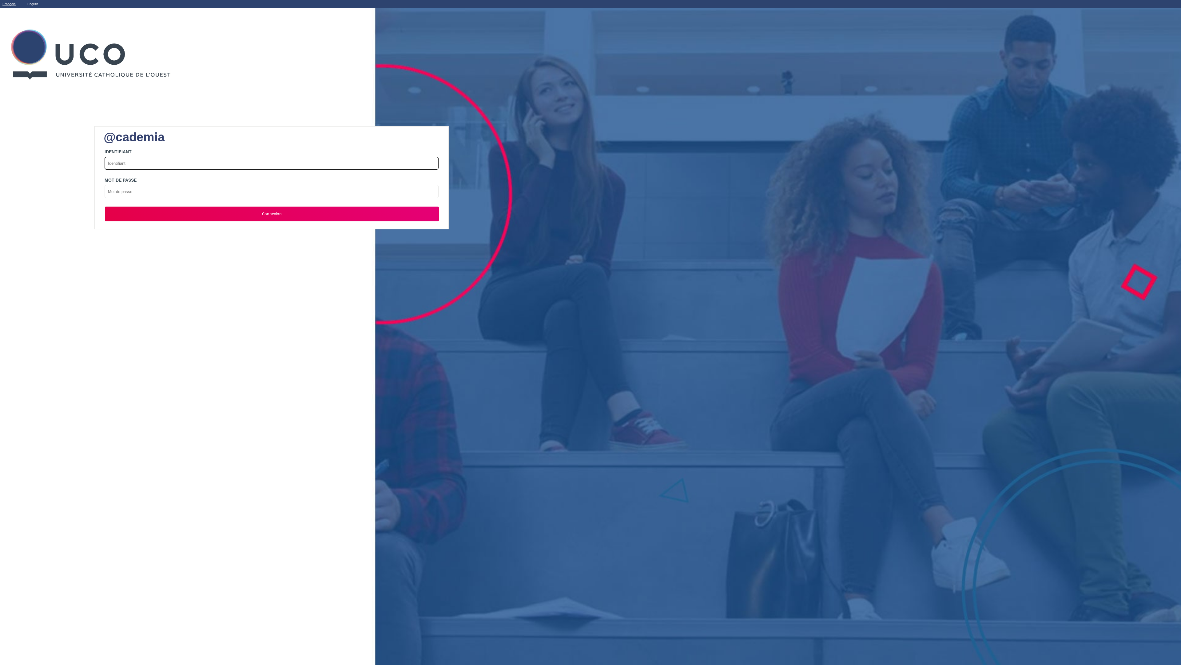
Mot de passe (121, 180)
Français (9, 4)
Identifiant (118, 151)
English (32, 4)
